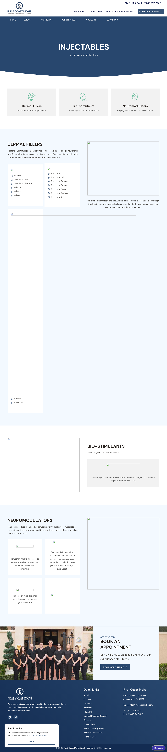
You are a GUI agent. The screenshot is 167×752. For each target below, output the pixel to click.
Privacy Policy (90, 724)
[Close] (56, 726)
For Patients (95, 12)
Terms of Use (89, 737)
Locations (88, 703)
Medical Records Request (120, 11)
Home (13, 20)
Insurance (88, 708)
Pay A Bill (79, 12)
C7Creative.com (104, 748)
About (86, 695)
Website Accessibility (93, 732)
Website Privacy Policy (37, 736)
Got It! (32, 742)
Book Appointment (150, 11)
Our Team (88, 699)
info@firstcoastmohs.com (141, 705)
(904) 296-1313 (152, 3)
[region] (32, 735)
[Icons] (31, 102)
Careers (87, 720)
